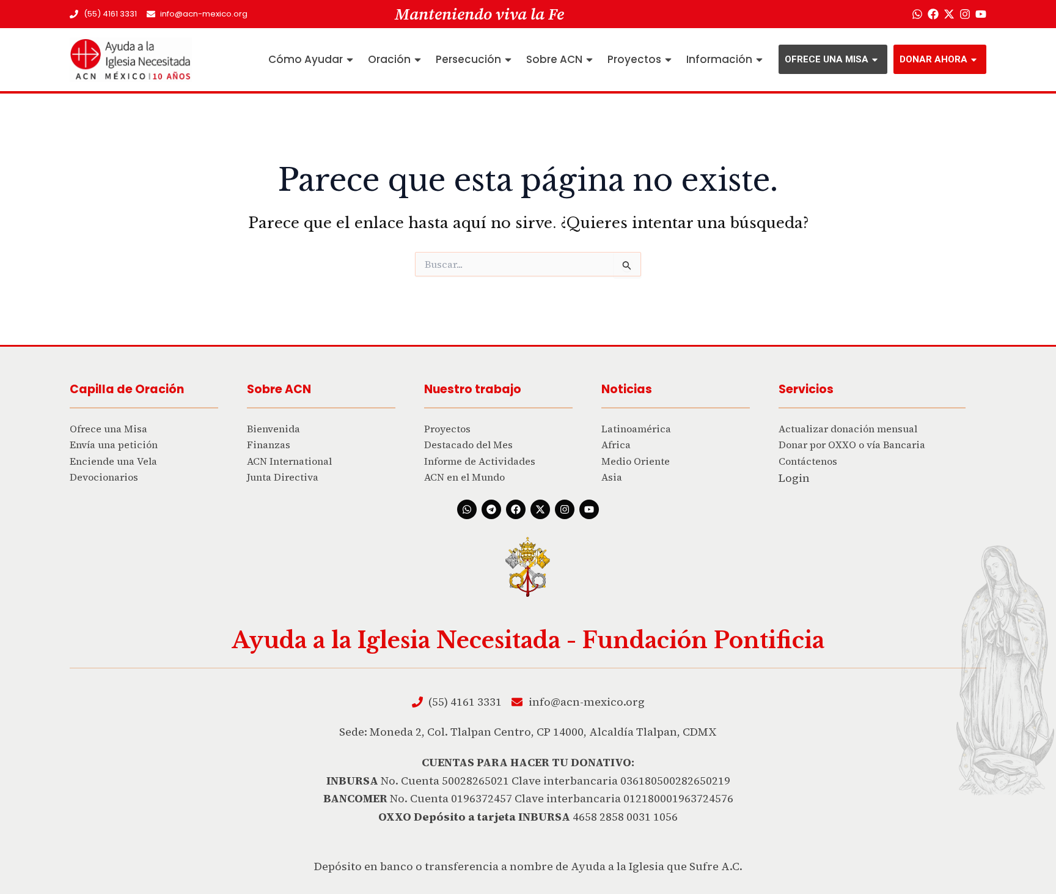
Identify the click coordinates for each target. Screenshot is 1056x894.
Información (719, 59)
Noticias (626, 389)
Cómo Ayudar (305, 59)
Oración (389, 59)
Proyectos (634, 59)
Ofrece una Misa (826, 59)
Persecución (468, 59)
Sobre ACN (554, 59)
